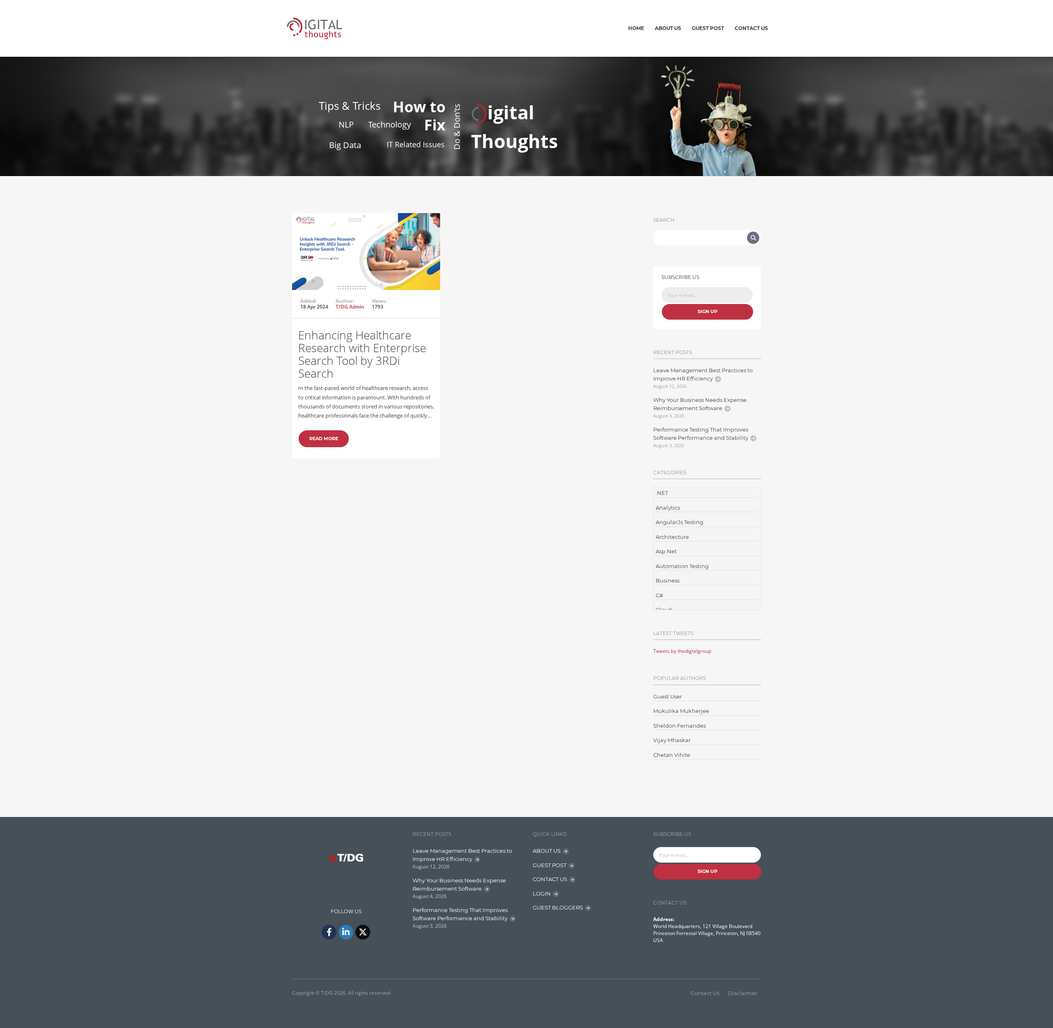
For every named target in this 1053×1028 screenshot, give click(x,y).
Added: (308, 301)
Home (636, 28)
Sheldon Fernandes (679, 725)
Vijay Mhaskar (672, 740)
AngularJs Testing (679, 522)
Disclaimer (742, 993)
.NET (662, 493)
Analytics (668, 507)
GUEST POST (549, 865)
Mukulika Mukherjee (681, 711)
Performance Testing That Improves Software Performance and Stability (700, 433)
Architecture (672, 537)
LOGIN (542, 893)
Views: (379, 301)
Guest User (667, 696)
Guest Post (708, 28)
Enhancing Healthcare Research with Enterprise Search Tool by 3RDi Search (362, 354)
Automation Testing (682, 566)
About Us (668, 28)
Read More (323, 438)
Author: (345, 301)
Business (668, 580)
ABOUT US (547, 850)
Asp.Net (666, 551)
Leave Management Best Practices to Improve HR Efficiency (703, 374)
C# (659, 595)
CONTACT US (550, 879)
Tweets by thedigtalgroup (682, 650)
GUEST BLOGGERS (558, 907)
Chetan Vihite (671, 755)
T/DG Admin (350, 306)
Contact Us (751, 28)
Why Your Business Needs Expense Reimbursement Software (700, 404)
